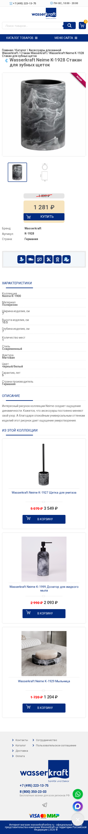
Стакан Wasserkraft (33, 53)
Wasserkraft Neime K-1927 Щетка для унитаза (44, 492)
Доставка (22, 750)
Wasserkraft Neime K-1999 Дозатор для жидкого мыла (44, 588)
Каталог (20, 50)
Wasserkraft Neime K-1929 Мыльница (44, 681)
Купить (43, 217)
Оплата (20, 756)
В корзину (45, 519)
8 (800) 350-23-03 (33, 791)
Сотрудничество (46, 740)
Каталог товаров (19, 38)
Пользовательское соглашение (56, 745)
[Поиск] (69, 25)
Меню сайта (64, 38)
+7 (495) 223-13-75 (34, 785)
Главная (7, 50)
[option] (17, 172)
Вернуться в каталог (6, 60)
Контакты (22, 740)
